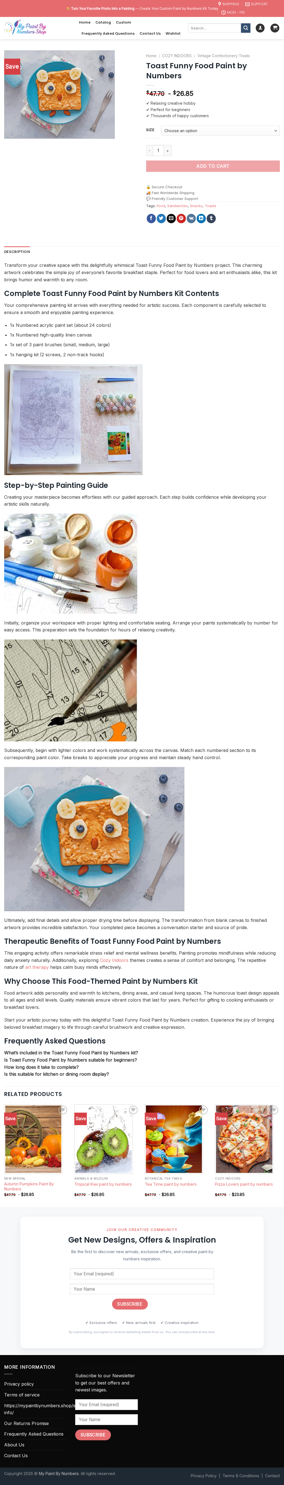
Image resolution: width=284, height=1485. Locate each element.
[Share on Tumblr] (211, 218)
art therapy (37, 967)
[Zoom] (11, 131)
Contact (272, 1475)
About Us (14, 1445)
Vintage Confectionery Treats (223, 56)
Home (84, 22)
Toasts (210, 206)
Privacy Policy (204, 1475)
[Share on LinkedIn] (201, 218)
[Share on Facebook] (151, 218)
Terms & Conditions (240, 1475)
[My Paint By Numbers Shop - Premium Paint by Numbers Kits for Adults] (37, 28)
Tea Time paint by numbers (171, 1184)
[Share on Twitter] (161, 218)
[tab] (17, 251)
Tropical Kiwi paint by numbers (103, 1184)
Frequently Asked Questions (108, 33)
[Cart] (274, 28)
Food (161, 206)
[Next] (279, 1155)
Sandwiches (177, 206)
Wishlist (173, 33)
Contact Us (150, 33)
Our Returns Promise (26, 1423)
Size (150, 130)
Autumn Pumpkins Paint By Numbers (29, 1186)
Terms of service (22, 1395)
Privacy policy (19, 1384)
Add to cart (212, 166)
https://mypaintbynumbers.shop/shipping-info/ (48, 1409)
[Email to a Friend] (171, 218)
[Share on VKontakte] (191, 218)
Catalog (103, 22)
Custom (123, 22)
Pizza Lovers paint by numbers (244, 1184)
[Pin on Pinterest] (181, 218)
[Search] (245, 28)
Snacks (196, 206)
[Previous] (4, 1155)
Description (17, 251)
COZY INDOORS (177, 56)
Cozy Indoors (114, 960)
